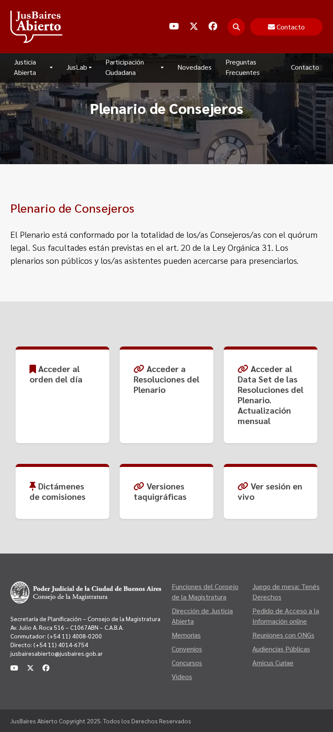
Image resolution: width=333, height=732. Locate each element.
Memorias (186, 634)
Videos (182, 676)
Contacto (305, 66)
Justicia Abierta (25, 67)
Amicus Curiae (273, 662)
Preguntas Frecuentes (242, 67)
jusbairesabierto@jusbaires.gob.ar (56, 653)
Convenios (187, 648)
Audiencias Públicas (281, 648)
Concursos (187, 662)
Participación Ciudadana (124, 67)
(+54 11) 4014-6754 (60, 644)
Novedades (194, 66)
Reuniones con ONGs (283, 634)
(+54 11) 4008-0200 (74, 636)
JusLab (76, 66)
